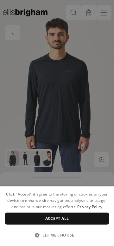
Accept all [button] (57, 218)
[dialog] (57, 216)
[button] (57, 235)
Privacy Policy (89, 206)
